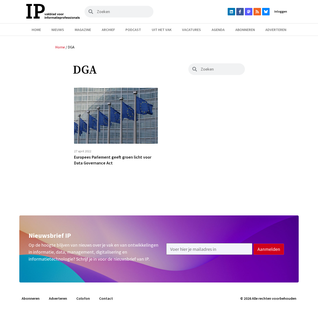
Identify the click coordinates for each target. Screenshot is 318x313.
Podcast (133, 29)
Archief (108, 29)
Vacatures (191, 29)
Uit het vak (162, 29)
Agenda (218, 29)
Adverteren (275, 29)
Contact (106, 298)
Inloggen (280, 11)
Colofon (83, 298)
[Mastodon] (248, 11)
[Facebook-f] (240, 11)
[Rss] (257, 11)
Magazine (83, 29)
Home (36, 29)
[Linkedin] (231, 11)
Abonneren (245, 29)
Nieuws (57, 29)
